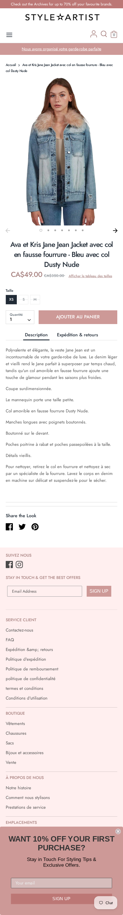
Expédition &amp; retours (29, 649)
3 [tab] (55, 230)
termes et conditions (24, 688)
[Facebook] (10, 565)
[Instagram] (20, 565)
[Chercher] (103, 36)
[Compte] (93, 36)
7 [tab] (83, 230)
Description (36, 334)
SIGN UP (99, 591)
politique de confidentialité (30, 679)
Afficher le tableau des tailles (90, 276)
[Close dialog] (118, 831)
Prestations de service (26, 807)
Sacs (10, 743)
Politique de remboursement (32, 669)
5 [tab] (69, 230)
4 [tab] (62, 230)
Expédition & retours (77, 334)
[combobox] (20, 317)
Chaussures (16, 733)
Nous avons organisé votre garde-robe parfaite (61, 49)
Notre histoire (18, 788)
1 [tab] (40, 230)
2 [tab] (48, 230)
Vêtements (15, 723)
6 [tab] (76, 230)
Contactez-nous (19, 630)
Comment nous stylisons (28, 797)
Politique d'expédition (26, 659)
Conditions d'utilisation (26, 698)
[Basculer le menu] (9, 35)
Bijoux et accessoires (24, 753)
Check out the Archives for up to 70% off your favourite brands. (61, 4)
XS (11, 299)
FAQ (10, 640)
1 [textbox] (11, 319)
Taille (9, 290)
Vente (11, 762)
